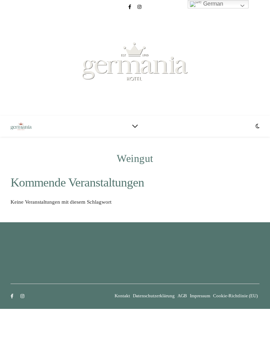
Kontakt (122, 295)
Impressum (200, 295)
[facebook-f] (130, 6)
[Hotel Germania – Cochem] (135, 61)
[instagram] (139, 6)
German (212, 4)
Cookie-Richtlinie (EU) (235, 295)
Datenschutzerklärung (154, 295)
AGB (182, 295)
